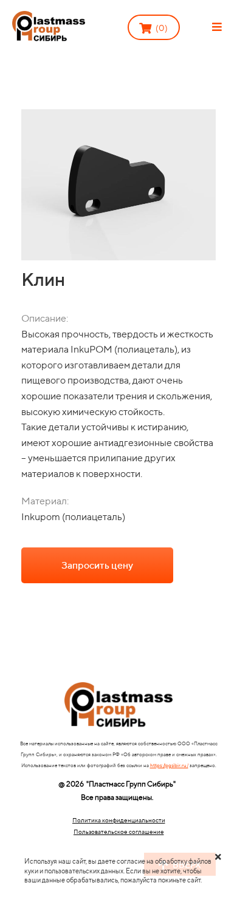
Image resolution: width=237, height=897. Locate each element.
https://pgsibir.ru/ (169, 765)
